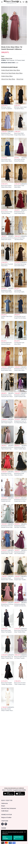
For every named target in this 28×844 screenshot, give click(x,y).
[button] (25, 835)
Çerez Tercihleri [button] (5, 837)
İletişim (3, 806)
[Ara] (17, 2)
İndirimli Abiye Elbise (7, 76)
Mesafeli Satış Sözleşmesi (8, 808)
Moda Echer (20, 79)
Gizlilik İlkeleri (4, 811)
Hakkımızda (4, 803)
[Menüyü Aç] (2, 2)
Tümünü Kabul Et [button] (17, 837)
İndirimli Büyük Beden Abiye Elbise (11, 70)
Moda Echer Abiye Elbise (8, 79)
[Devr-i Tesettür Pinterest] (2, 824)
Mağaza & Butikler (6, 817)
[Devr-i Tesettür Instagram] (6, 824)
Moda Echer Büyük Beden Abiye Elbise (12, 73)
